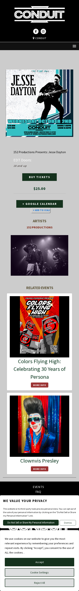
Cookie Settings (39, 572)
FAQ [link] (38, 492)
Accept (39, 562)
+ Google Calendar (39, 204)
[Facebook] (36, 31)
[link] (39, 26)
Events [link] (38, 487)
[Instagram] (43, 31)
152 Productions (40, 227)
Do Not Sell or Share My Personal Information (30, 522)
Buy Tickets (39, 177)
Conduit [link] (40, 38)
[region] (39, 560)
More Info (39, 385)
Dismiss (68, 522)
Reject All (39, 582)
